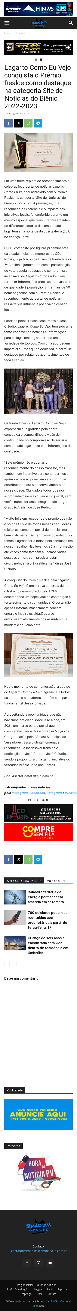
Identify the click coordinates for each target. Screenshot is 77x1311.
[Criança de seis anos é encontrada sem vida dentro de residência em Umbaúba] (15, 943)
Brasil (39, 1294)
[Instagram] (38, 1263)
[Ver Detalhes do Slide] (38, 47)
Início (7, 33)
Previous (9, 47)
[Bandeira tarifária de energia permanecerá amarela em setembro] (15, 897)
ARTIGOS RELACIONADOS (24, 881)
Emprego (26, 1294)
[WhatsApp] (28, 123)
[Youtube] (50, 1263)
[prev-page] (7, 963)
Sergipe (38, 1289)
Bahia (50, 1289)
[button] (7, 23)
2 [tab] (41, 59)
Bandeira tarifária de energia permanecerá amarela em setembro (46, 897)
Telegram (54, 793)
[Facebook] (8, 123)
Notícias (20, 33)
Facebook (37, 793)
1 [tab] (36, 59)
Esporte (62, 1289)
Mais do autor (56, 881)
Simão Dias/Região (18, 1289)
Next (68, 47)
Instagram (20, 793)
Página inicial (25, 1285)
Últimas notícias (46, 1285)
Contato (51, 1294)
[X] (18, 123)
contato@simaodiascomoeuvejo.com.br (39, 1251)
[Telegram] (38, 123)
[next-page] (13, 963)
